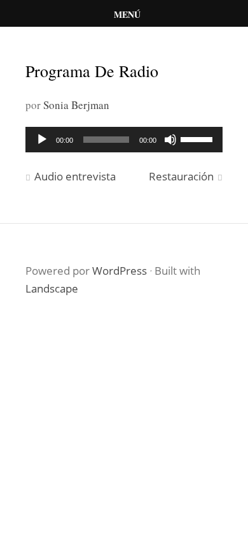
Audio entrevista (75, 176)
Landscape (51, 288)
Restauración (181, 176)
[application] (124, 139)
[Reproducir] (42, 139)
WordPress (119, 270)
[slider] (198, 138)
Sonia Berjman (76, 105)
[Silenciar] (170, 139)
